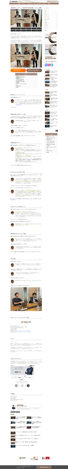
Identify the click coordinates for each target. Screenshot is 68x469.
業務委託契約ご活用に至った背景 (20, 77)
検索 (45, 129)
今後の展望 (17, 82)
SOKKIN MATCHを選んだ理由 (20, 79)
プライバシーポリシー (32, 466)
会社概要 (48, 152)
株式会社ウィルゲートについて (20, 76)
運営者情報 (37, 466)
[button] (37, 30)
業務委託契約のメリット (19, 78)
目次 (25, 74)
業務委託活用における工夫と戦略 (20, 81)
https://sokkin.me (15, 400)
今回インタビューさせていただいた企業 (51, 147)
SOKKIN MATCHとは (49, 150)
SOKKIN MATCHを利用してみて (20, 80)
